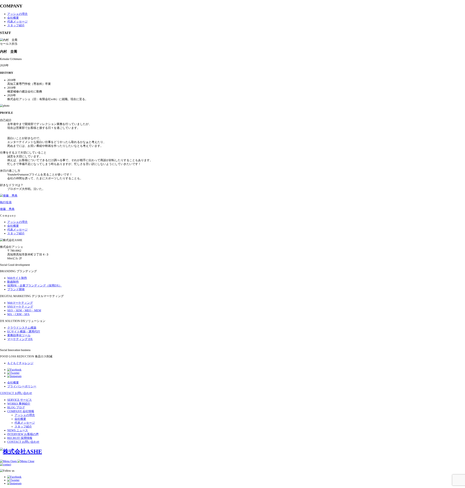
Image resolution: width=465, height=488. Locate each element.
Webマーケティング (20, 302)
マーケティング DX (20, 339)
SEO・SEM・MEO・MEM (24, 310)
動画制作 (13, 281)
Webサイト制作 (17, 277)
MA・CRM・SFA (18, 314)
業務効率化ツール (19, 335)
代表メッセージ (25, 422)
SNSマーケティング (20, 306)
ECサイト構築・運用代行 (23, 331)
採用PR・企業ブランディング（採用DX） (34, 285)
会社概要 (20, 418)
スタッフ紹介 (23, 426)
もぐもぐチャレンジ (20, 363)
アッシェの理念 (25, 415)
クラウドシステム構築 (21, 327)
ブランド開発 (16, 289)
